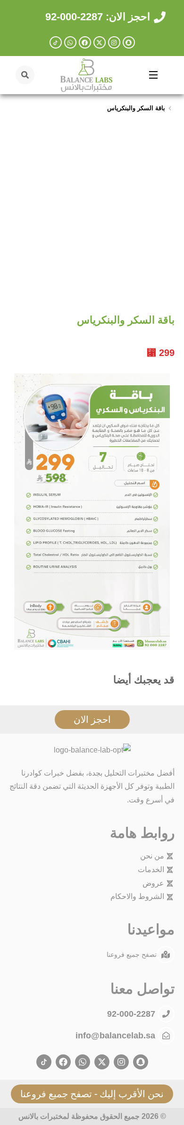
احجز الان (92, 719)
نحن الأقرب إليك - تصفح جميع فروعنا (92, 1093)
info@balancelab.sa (115, 1035)
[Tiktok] (56, 42)
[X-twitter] (99, 42)
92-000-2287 (132, 1014)
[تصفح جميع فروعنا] (166, 954)
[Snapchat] (129, 42)
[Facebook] (85, 42)
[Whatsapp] (70, 42)
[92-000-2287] (166, 1013)
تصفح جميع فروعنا (132, 954)
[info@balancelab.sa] (166, 1035)
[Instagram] (114, 42)
